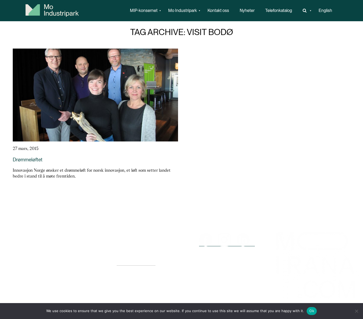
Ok (311, 311)
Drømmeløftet (28, 160)
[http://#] (305, 10)
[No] (356, 311)
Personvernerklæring (136, 262)
